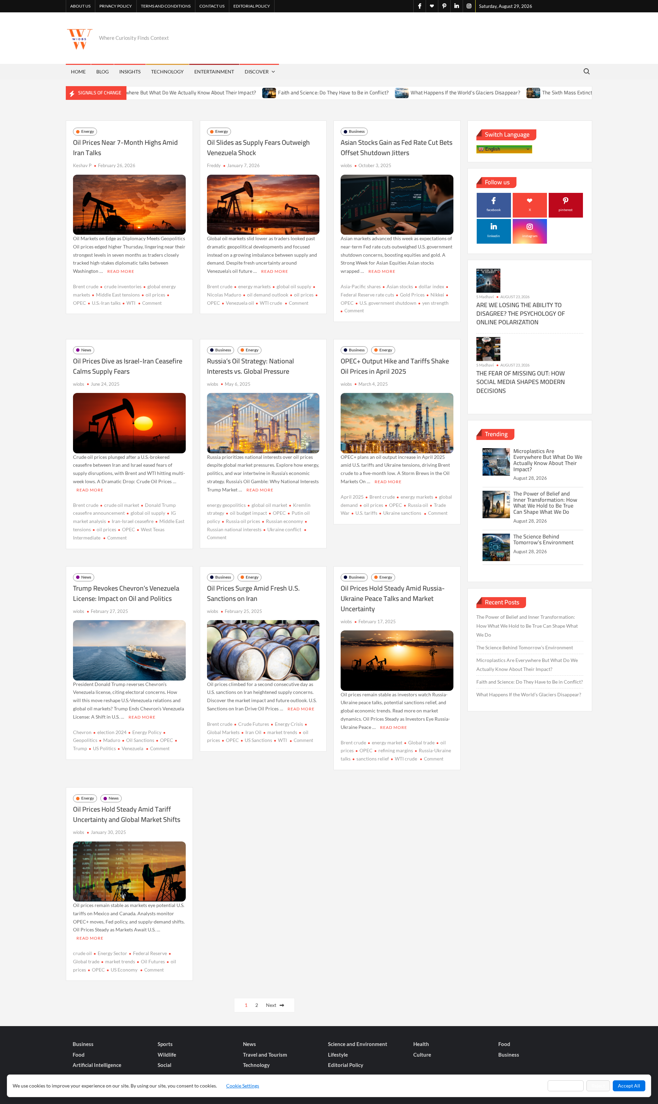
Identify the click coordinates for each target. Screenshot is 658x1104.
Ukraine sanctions (402, 513)
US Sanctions (258, 740)
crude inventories (123, 286)
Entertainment (214, 71)
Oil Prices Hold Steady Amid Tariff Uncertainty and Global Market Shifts (126, 814)
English (492, 148)
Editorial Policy (251, 6)
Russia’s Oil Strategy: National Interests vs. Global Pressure (250, 366)
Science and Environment (357, 1044)
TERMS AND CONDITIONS (166, 6)
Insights (130, 71)
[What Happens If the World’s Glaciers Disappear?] (366, 92)
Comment (152, 303)
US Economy (124, 970)
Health (421, 1044)
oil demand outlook (267, 295)
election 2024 (111, 732)
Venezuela (132, 748)
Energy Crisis (289, 724)
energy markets (254, 286)
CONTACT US (211, 6)
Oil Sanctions (140, 740)
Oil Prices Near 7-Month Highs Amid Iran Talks (125, 147)
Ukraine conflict (284, 529)
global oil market (269, 505)
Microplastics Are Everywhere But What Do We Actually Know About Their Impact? (128, 92)
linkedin (493, 236)
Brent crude (85, 286)
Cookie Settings (242, 1086)
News (86, 349)
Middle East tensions (118, 295)
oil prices (155, 295)
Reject (598, 1086)
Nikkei (437, 295)
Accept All (629, 1086)
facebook (494, 210)
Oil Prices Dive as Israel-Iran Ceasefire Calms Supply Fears (127, 366)
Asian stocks (400, 286)
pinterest (566, 210)
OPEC (128, 529)
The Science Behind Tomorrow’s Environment (543, 539)
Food (504, 1044)
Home (78, 71)
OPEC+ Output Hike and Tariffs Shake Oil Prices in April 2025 (395, 366)
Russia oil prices (243, 521)
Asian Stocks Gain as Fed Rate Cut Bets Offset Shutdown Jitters (396, 147)
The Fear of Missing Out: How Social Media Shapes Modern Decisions (520, 382)
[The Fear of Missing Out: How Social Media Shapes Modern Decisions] (488, 348)
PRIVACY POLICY (115, 6)
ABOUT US (80, 6)
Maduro (111, 740)
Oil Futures (153, 961)
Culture (422, 1054)
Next (271, 1005)
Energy (87, 131)
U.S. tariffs (366, 513)
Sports (165, 1044)
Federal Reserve (150, 953)
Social (164, 1065)
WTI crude (271, 303)
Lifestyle (338, 1054)
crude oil (82, 953)
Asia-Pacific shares (361, 286)
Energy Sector (112, 953)
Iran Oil (253, 732)
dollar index (431, 286)
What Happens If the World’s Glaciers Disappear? (429, 92)
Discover (257, 71)
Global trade (421, 742)
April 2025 (352, 497)
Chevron (82, 732)
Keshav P (82, 165)
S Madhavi (485, 296)
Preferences (565, 1086)
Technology (167, 71)
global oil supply (294, 286)
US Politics (104, 748)
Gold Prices (412, 295)
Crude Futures (253, 724)
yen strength (435, 303)
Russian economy (284, 521)
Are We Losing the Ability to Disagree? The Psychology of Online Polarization (520, 313)
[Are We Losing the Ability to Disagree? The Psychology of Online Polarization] (488, 280)
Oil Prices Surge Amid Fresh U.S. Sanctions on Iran (253, 593)
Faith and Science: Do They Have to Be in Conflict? (297, 92)
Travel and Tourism (265, 1054)
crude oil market (121, 505)
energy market (387, 742)
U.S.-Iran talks (106, 303)
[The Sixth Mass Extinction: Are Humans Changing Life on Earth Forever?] (497, 92)
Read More (120, 271)
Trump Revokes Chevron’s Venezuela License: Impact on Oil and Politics (126, 593)
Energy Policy (146, 732)
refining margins (395, 750)
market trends (282, 732)
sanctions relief (372, 759)
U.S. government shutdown (388, 303)
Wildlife (167, 1054)
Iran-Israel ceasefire (133, 521)
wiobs (346, 165)
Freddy (214, 165)
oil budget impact (248, 513)
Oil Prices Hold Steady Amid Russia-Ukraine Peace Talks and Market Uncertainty (393, 598)
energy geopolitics (226, 505)
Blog (102, 71)
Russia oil (418, 505)
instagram (529, 236)
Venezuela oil (240, 303)
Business (357, 131)
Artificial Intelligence (97, 1065)
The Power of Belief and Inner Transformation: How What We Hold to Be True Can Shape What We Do (545, 502)
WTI (130, 303)
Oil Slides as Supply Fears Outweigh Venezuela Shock (258, 147)
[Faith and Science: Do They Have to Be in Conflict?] (234, 92)
